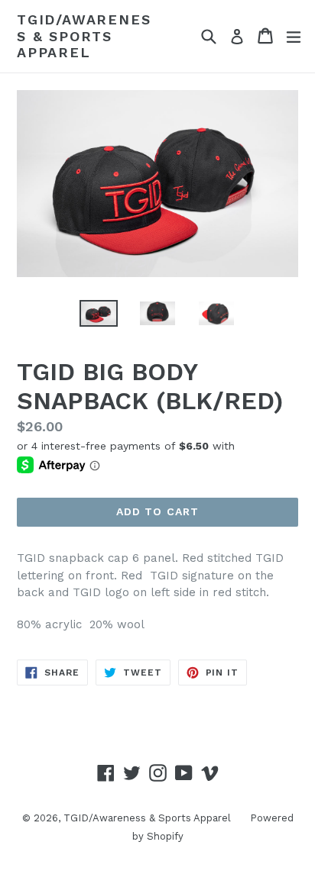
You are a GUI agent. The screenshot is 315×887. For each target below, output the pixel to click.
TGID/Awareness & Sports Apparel (84, 35)
